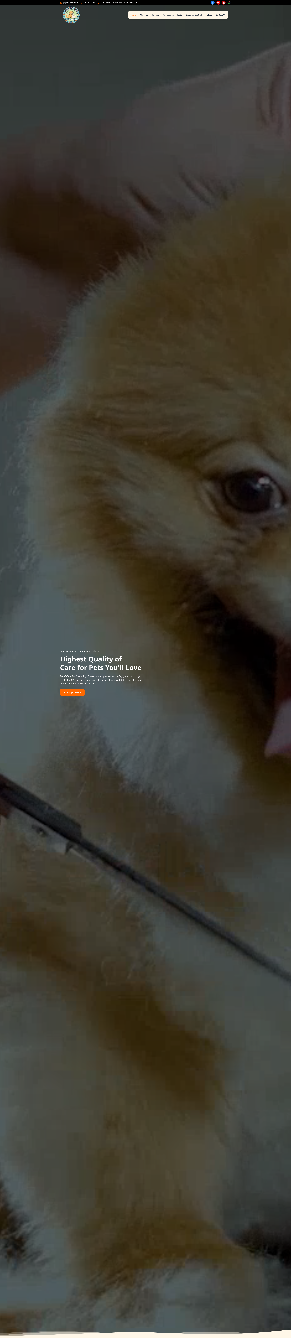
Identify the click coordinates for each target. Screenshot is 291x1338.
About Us (144, 15)
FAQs (179, 15)
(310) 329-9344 (89, 3)
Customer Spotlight (194, 15)
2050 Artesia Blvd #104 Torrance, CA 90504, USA (119, 3)
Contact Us (221, 15)
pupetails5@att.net (70, 3)
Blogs (209, 15)
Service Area (168, 15)
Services (155, 15)
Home (133, 15)
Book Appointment (72, 692)
